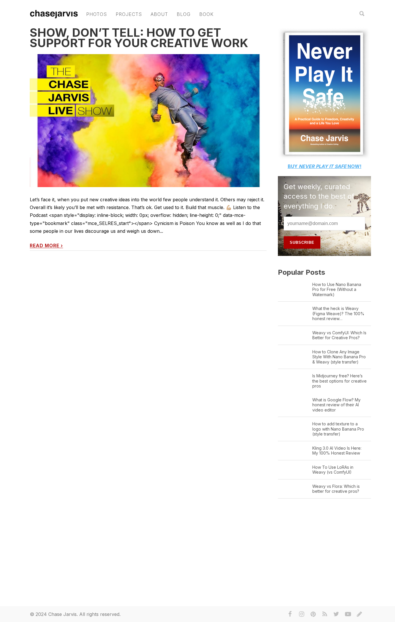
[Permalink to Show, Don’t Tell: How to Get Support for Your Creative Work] (148, 120)
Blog (184, 14)
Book (206, 14)
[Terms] (359, 614)
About (159, 14)
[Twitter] (336, 614)
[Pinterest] (313, 614)
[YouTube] (348, 614)
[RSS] (325, 614)
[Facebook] (290, 614)
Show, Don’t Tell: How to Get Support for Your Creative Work (139, 37)
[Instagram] (301, 614)
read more (46, 245)
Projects (129, 14)
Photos (96, 14)
